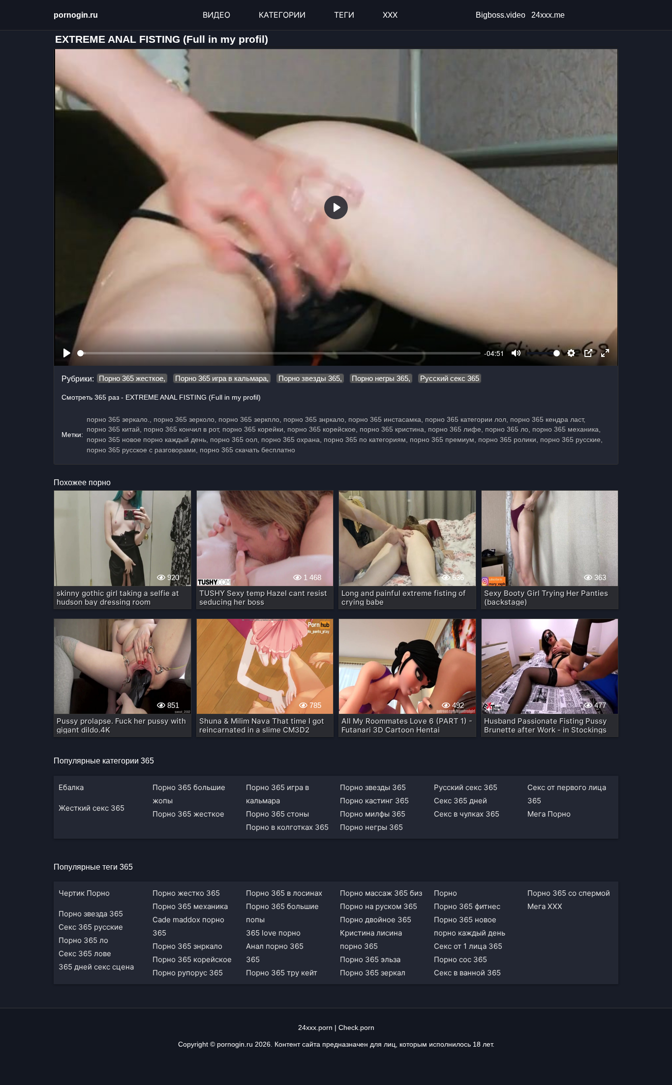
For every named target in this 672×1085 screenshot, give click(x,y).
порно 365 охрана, (291, 439)
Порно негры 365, (381, 378)
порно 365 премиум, (443, 439)
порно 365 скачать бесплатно (247, 450)
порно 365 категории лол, (466, 419)
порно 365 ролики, (508, 439)
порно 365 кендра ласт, (547, 419)
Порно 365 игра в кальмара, (222, 378)
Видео (216, 15)
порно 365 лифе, (455, 429)
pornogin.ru (76, 15)
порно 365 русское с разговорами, (142, 450)
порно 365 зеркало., (119, 419)
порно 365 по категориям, (366, 439)
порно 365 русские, (571, 439)
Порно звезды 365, (310, 378)
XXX (390, 15)
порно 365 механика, (566, 429)
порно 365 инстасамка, (385, 419)
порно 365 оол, (234, 439)
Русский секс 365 (449, 378)
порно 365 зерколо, (184, 419)
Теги (344, 15)
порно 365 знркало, (314, 419)
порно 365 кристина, (393, 429)
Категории (282, 15)
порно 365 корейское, (322, 429)
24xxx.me (548, 15)
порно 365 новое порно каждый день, (147, 439)
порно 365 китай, (114, 429)
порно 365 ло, (507, 429)
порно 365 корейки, (253, 429)
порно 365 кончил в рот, (182, 429)
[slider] (279, 353)
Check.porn (356, 1027)
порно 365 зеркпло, (249, 419)
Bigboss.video (500, 15)
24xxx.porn (315, 1027)
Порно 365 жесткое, (132, 378)
